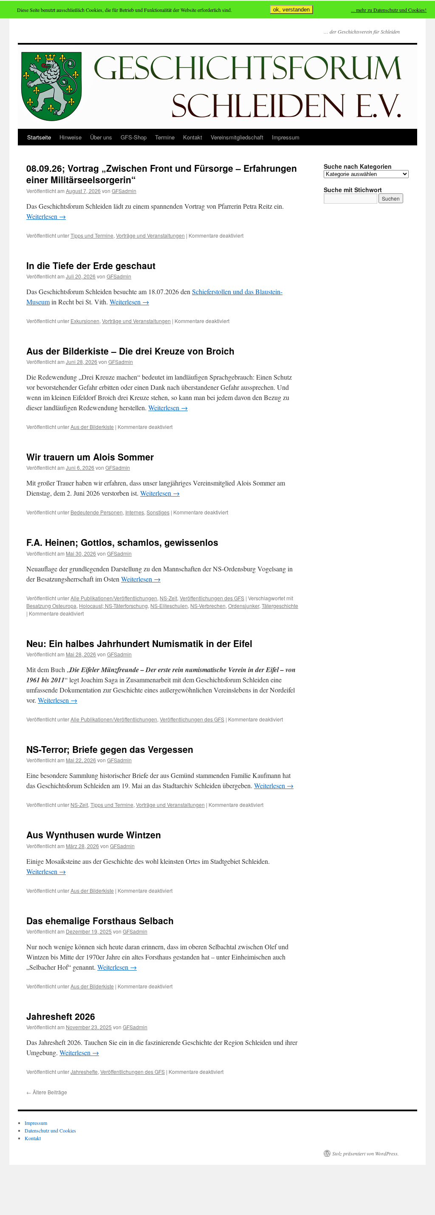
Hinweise (70, 137)
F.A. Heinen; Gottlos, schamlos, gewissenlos (122, 542)
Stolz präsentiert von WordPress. (365, 1153)
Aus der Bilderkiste (92, 426)
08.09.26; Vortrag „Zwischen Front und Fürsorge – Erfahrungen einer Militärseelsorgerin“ (161, 174)
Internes (134, 512)
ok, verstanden (291, 9)
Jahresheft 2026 (60, 1016)
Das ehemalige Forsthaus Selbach (100, 920)
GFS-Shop (134, 137)
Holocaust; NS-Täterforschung (113, 605)
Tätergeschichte (280, 605)
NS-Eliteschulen (169, 605)
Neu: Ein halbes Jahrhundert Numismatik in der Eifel (139, 643)
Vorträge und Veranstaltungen (150, 235)
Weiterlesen (46, 216)
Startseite (39, 137)
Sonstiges (158, 512)
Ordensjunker (243, 605)
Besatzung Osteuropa (51, 605)
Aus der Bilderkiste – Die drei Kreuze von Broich (130, 350)
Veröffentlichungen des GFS (212, 598)
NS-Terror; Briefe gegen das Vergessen (109, 749)
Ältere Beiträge (46, 1092)
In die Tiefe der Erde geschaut (90, 265)
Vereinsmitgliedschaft (237, 137)
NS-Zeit (168, 598)
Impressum (285, 137)
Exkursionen (85, 320)
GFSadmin (124, 190)
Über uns (101, 137)
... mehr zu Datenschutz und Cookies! (389, 9)
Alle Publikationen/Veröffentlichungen (114, 598)
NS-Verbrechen (208, 605)
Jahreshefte (84, 1071)
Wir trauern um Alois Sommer (90, 456)
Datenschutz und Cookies (50, 1130)
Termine (165, 137)
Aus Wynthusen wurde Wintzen (93, 834)
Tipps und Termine (92, 235)
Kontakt (192, 137)
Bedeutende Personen (97, 512)
